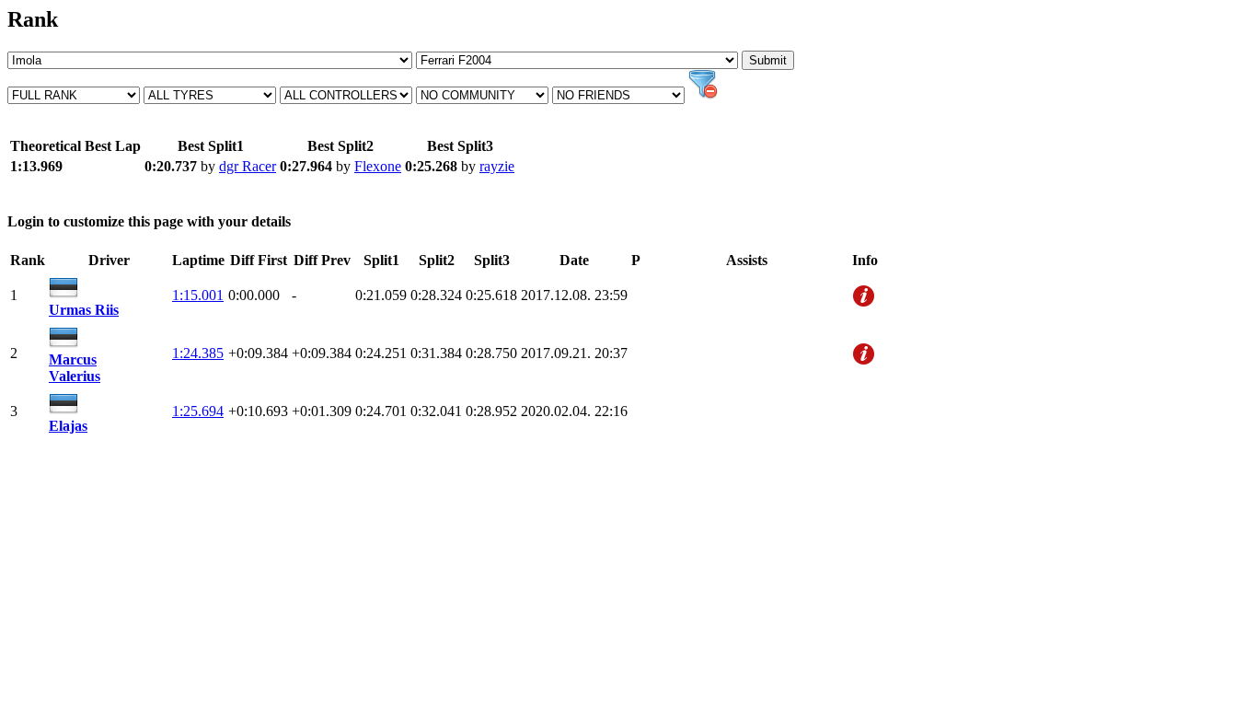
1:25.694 (198, 411)
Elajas (68, 426)
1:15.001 (198, 295)
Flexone (377, 166)
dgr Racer (247, 166)
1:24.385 (198, 353)
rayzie (496, 166)
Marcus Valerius (74, 368)
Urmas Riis (84, 310)
